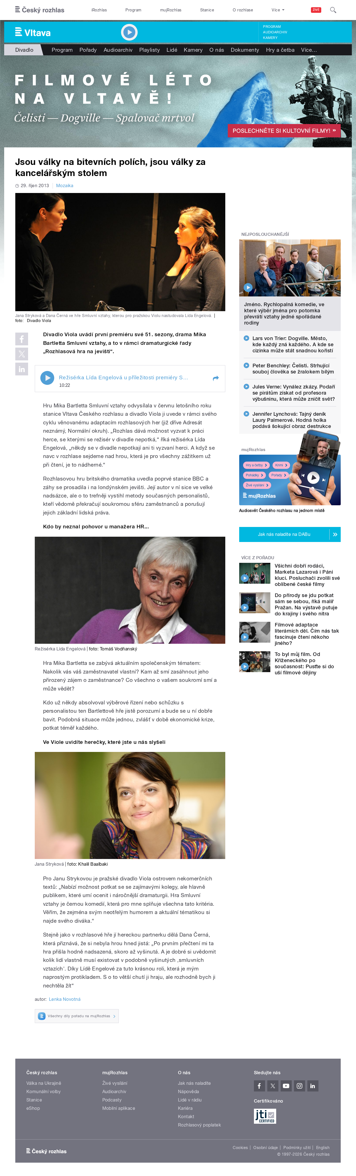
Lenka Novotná (64, 999)
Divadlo (24, 50)
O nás (216, 50)
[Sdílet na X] (21, 354)
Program (133, 10)
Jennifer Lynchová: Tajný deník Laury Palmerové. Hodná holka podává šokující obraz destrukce (292, 420)
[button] (215, 378)
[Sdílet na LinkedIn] (21, 369)
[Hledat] (333, 10)
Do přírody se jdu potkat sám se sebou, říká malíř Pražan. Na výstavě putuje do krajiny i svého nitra (306, 604)
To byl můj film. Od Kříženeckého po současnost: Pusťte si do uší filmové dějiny (304, 663)
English (323, 1147)
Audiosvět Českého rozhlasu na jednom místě (282, 510)
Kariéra (185, 1108)
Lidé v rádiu (190, 1100)
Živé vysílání (255, 485)
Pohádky (252, 475)
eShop (33, 1108)
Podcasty (112, 1100)
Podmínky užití (297, 1147)
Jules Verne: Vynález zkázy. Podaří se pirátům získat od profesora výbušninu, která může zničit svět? (294, 393)
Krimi (279, 465)
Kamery (270, 38)
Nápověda (188, 1091)
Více (309, 50)
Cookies (240, 1147)
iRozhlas (99, 10)
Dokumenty (245, 50)
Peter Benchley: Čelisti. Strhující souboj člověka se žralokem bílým (293, 369)
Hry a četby (254, 465)
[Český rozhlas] (39, 10)
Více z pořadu (258, 557)
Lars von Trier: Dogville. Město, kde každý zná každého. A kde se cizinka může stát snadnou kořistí (293, 344)
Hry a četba (280, 50)
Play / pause (47, 378)
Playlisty (149, 50)
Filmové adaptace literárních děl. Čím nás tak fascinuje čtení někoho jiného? (307, 634)
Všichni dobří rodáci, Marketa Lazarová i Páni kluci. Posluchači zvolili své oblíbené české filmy (307, 575)
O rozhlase (243, 10)
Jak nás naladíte (194, 1083)
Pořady (88, 50)
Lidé (172, 50)
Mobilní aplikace (118, 1108)
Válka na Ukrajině (43, 1083)
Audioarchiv (275, 32)
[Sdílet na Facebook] (21, 339)
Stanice (207, 10)
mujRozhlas (171, 10)
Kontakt (186, 1116)
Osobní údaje (265, 1147)
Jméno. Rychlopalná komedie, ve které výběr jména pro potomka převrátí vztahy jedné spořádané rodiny (284, 313)
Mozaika (64, 185)
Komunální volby (43, 1091)
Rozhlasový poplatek (199, 1125)
